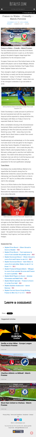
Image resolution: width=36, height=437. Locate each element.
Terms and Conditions (16, 414)
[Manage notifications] (31, 432)
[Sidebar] (2, 9)
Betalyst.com (18, 3)
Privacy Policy (6, 414)
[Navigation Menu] (34, 9)
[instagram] (18, 419)
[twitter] (20, 419)
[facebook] (15, 419)
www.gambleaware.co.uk (21, 427)
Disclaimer (25, 414)
